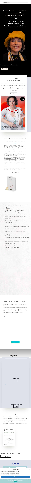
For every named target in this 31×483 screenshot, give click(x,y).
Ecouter (16, 406)
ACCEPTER (15, 481)
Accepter (15, 476)
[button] (29, 469)
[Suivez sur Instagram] (12, 463)
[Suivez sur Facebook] (15, 463)
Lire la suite (4, 68)
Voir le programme (5, 456)
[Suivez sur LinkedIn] (18, 463)
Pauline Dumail (7, 432)
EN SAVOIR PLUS (13, 93)
